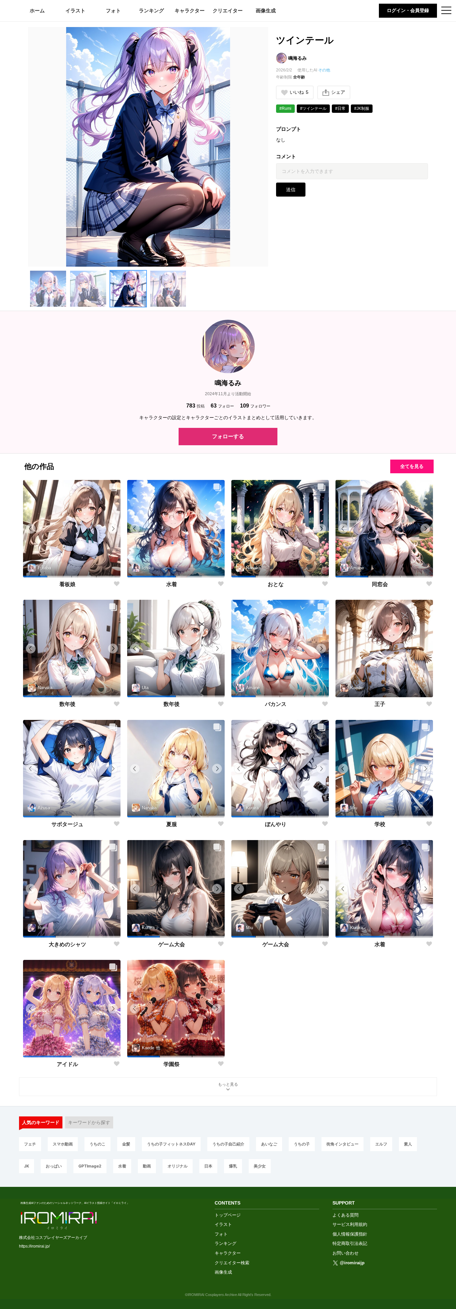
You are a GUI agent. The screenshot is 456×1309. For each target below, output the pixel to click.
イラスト (75, 10)
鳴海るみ (297, 58)
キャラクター (190, 10)
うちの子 (302, 1143)
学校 (380, 824)
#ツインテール (313, 108)
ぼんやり (275, 824)
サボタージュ (67, 824)
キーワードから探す (89, 1122)
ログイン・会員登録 (408, 10)
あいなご (269, 1143)
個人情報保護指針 (349, 1234)
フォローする (228, 436)
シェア (338, 92)
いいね (299, 92)
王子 (380, 704)
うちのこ (97, 1143)
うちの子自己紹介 (228, 1143)
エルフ (381, 1143)
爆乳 (233, 1165)
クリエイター (228, 10)
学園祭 (172, 1064)
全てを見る (412, 466)
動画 (147, 1165)
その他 (324, 70)
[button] (48, 289)
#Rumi (285, 108)
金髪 (126, 1143)
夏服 (171, 824)
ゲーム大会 (171, 944)
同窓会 (380, 584)
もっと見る (228, 1084)
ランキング (151, 10)
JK (26, 1165)
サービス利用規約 (349, 1224)
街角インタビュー (342, 1143)
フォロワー (255, 406)
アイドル (67, 1064)
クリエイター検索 (232, 1262)
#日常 (340, 108)
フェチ (30, 1143)
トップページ (228, 1215)
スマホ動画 (63, 1143)
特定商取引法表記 (349, 1243)
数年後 (67, 704)
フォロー (222, 406)
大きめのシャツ (67, 944)
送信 (290, 189)
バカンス (275, 704)
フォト (113, 10)
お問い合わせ (345, 1253)
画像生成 (266, 10)
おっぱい (54, 1165)
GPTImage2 (89, 1165)
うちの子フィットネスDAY (171, 1143)
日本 (208, 1165)
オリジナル (178, 1165)
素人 (408, 1143)
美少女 (260, 1165)
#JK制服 (361, 108)
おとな (276, 584)
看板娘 (67, 584)
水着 (171, 584)
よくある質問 (345, 1215)
